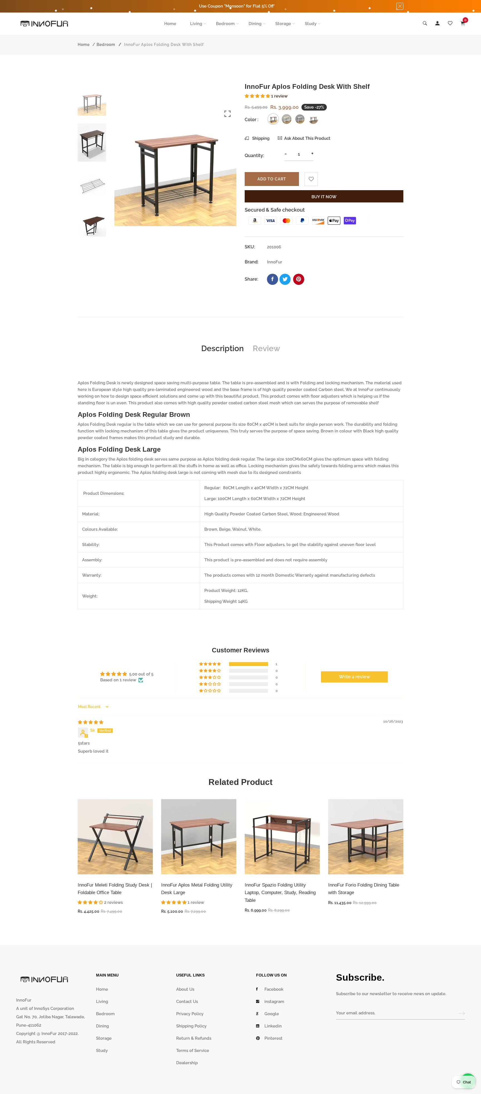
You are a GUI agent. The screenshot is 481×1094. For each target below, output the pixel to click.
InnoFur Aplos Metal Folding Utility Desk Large (196, 888)
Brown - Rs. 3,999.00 (209, 1055)
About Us (185, 989)
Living (196, 23)
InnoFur (366, 389)
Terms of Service (192, 1050)
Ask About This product (307, 138)
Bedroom (225, 23)
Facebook (273, 989)
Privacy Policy (189, 1013)
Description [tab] (222, 348)
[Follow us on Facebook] (272, 279)
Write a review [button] (354, 676)
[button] (258, 96)
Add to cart (271, 179)
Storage (283, 23)
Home (170, 23)
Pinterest (273, 1038)
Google (271, 1013)
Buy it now (324, 196)
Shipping (260, 138)
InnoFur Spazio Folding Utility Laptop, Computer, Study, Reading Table (280, 892)
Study (310, 23)
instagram (274, 1001)
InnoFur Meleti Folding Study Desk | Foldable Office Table (115, 888)
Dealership (187, 1062)
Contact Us (187, 1001)
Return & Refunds (193, 1038)
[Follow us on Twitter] (285, 279)
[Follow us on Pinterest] (298, 279)
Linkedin (273, 1026)
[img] (90, 722)
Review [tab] (266, 348)
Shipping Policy (191, 1026)
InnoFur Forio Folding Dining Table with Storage (363, 888)
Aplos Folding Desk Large (119, 449)
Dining (255, 23)
